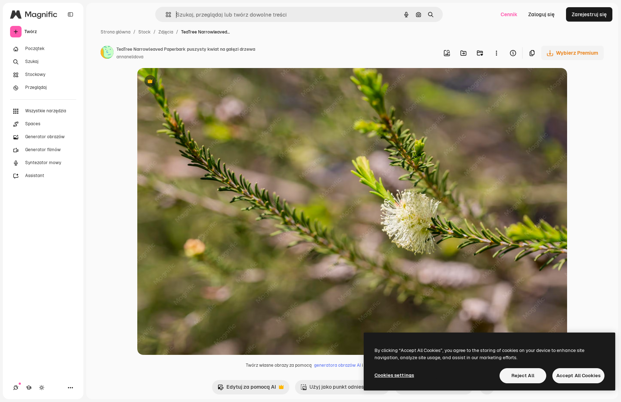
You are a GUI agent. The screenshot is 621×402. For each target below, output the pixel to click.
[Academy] (28, 387)
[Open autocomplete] (165, 14)
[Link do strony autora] (107, 53)
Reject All (522, 375)
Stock (144, 32)
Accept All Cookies (578, 375)
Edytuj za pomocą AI (246, 389)
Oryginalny (187, 81)
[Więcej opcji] (496, 53)
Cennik (509, 14)
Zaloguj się (541, 14)
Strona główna (115, 32)
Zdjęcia (165, 32)
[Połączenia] (16, 387)
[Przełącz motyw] (41, 387)
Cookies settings (394, 375)
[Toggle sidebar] (70, 14)
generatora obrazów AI (337, 365)
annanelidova (129, 57)
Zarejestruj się (589, 14)
